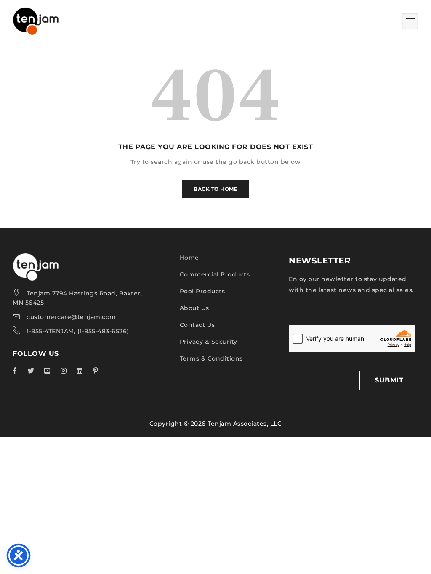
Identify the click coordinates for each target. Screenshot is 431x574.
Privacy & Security (208, 341)
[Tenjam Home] (36, 258)
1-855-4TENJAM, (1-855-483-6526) (78, 331)
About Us (194, 308)
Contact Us (197, 325)
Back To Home (215, 189)
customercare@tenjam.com (71, 317)
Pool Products (202, 291)
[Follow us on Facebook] (15, 370)
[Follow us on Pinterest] (95, 370)
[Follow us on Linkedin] (80, 370)
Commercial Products (215, 274)
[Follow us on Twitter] (31, 370)
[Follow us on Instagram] (64, 370)
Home (189, 257)
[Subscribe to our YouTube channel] (47, 370)
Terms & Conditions (211, 358)
